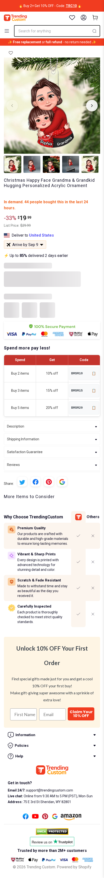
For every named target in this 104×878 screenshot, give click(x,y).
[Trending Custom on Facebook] (26, 818)
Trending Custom (41, 867)
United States (41, 235)
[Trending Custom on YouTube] (35, 818)
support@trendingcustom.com (49, 790)
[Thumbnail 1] (12, 164)
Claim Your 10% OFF (81, 713)
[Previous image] (12, 105)
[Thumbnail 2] (32, 164)
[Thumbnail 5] (90, 164)
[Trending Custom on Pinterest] (45, 818)
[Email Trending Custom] (55, 818)
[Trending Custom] (15, 18)
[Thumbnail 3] (51, 164)
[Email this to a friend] (62, 481)
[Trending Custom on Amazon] (71, 818)
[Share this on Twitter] (22, 481)
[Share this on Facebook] (35, 481)
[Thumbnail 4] (70, 164)
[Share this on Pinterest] (49, 481)
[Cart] (95, 17)
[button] (11, 53)
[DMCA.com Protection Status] (52, 831)
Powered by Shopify (74, 867)
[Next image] (92, 105)
